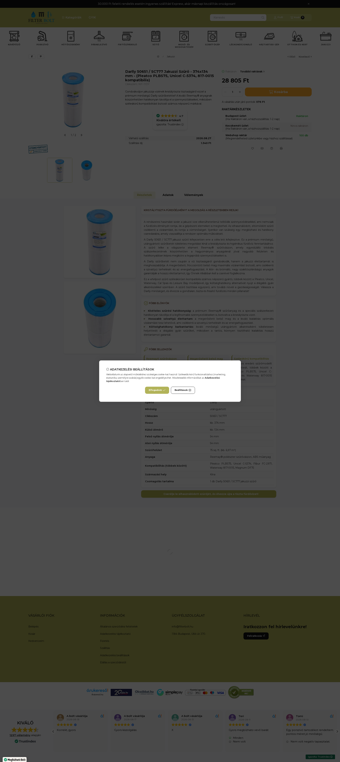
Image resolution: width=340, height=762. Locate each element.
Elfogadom (155, 390)
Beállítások (181, 390)
